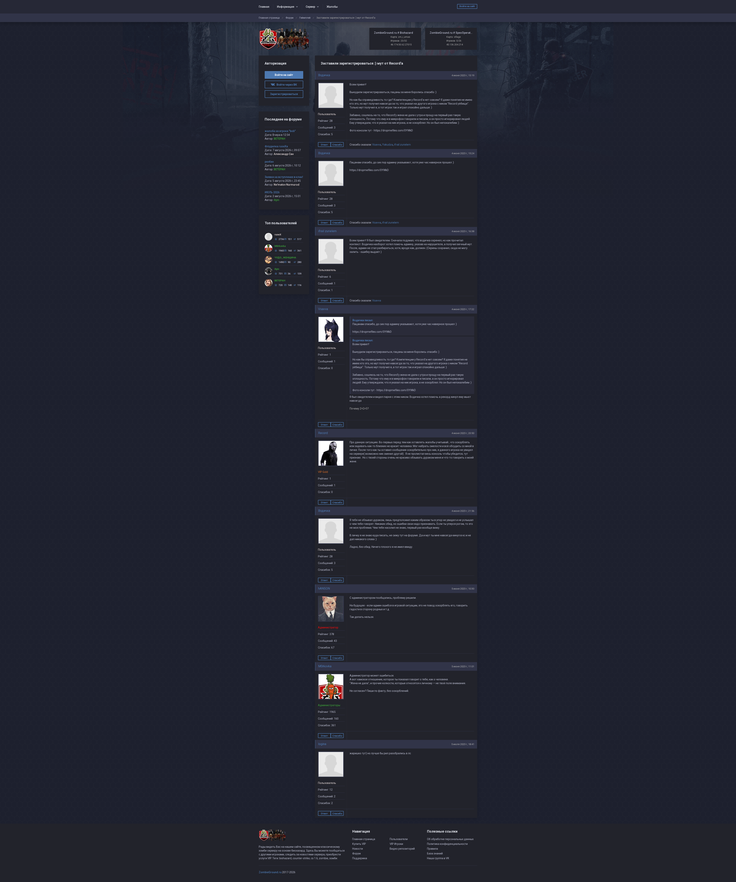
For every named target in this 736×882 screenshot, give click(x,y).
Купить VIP (359, 843)
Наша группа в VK (438, 858)
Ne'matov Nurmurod (286, 184)
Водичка (324, 75)
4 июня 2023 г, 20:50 (463, 433)
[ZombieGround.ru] (284, 39)
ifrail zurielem (402, 144)
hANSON (324, 588)
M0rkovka (324, 666)
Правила (432, 848)
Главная (264, 6)
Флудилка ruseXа (276, 146)
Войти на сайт (467, 6)
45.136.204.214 (454, 44)
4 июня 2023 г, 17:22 (463, 309)
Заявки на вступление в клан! (284, 177)
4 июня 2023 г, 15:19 (463, 75)
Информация (285, 6)
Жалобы (332, 6)
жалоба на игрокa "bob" (280, 131)
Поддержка (359, 858)
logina (322, 744)
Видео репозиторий (402, 848)
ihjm (276, 199)
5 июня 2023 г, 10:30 (463, 588)
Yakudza (387, 144)
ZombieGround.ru (270, 872)
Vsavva (376, 144)
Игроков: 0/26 (453, 40)
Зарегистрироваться (284, 94)
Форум (289, 17)
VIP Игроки (396, 843)
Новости (357, 848)
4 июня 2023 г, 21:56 (463, 510)
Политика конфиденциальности (447, 843)
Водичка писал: (362, 320)
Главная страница (269, 17)
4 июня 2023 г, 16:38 (463, 231)
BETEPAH (279, 138)
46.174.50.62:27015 (401, 44)
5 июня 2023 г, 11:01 (463, 666)
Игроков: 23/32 (399, 40)
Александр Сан (284, 154)
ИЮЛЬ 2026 (272, 192)
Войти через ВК (286, 84)
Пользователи (399, 839)
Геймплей (304, 17)
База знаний (435, 853)
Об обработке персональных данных (450, 839)
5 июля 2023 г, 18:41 (462, 744)
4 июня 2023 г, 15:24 (463, 153)
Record (323, 433)
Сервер (310, 6)
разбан (269, 161)
